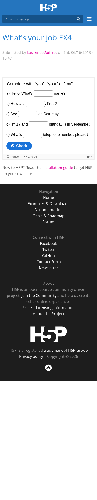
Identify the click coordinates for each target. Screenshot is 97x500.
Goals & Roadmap (48, 215)
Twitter (48, 249)
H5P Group (78, 350)
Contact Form (48, 261)
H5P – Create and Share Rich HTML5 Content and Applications (48, 8)
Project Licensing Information (48, 307)
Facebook (48, 243)
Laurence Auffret (42, 52)
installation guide (57, 167)
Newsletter (48, 267)
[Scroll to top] (48, 371)
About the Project (48, 313)
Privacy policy (31, 356)
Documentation (49, 209)
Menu (89, 21)
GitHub (48, 255)
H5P (49, 334)
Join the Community (39, 295)
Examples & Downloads (48, 203)
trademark (53, 350)
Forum (48, 221)
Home (48, 197)
